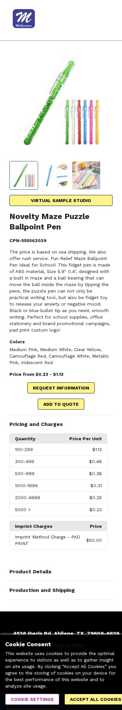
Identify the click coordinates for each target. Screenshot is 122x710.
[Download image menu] (104, 60)
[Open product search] (91, 20)
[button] (61, 424)
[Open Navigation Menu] (104, 20)
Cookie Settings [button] (32, 699)
